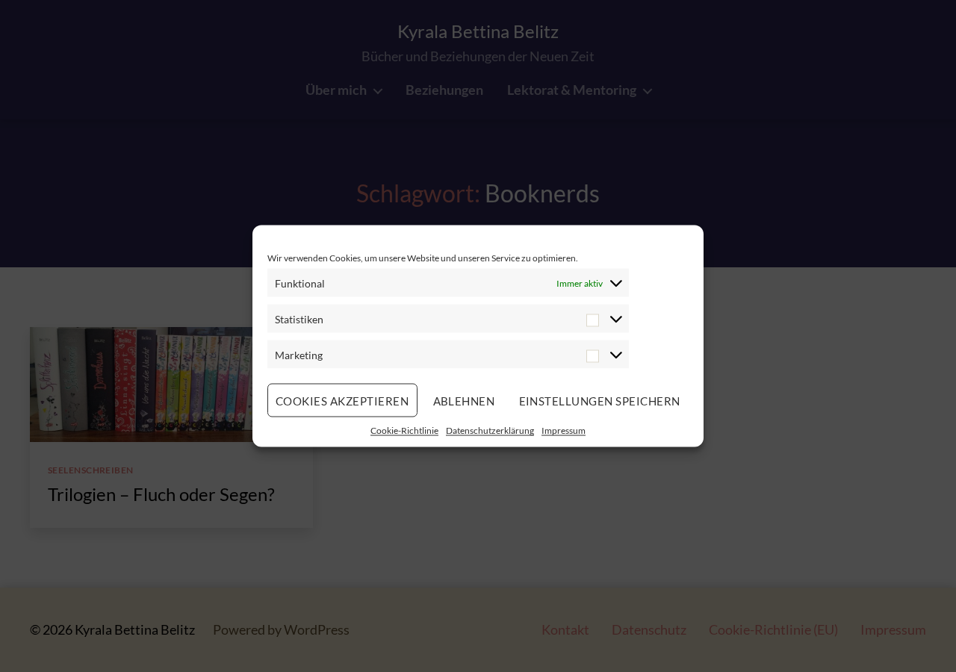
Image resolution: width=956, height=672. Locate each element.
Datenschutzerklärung (490, 430)
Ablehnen (464, 400)
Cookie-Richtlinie (404, 430)
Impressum (563, 430)
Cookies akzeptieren (342, 400)
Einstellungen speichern (600, 400)
